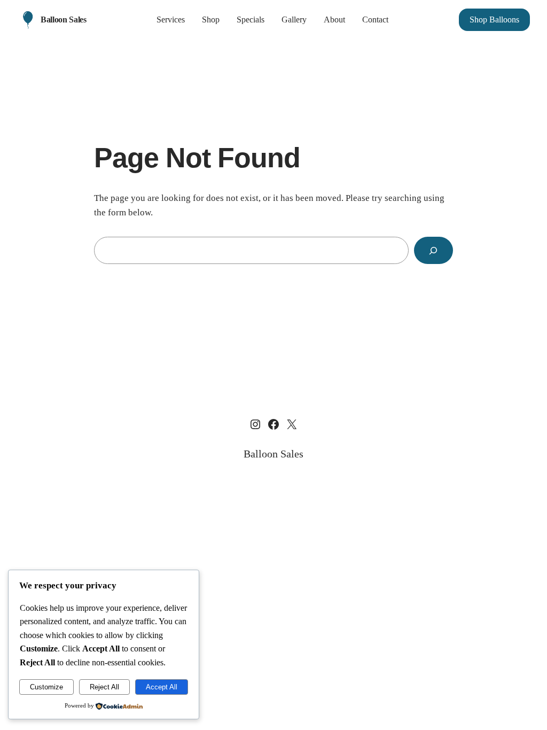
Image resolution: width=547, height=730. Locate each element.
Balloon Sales (64, 19)
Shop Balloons (494, 19)
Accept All (161, 687)
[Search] (433, 250)
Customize (46, 687)
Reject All (104, 687)
